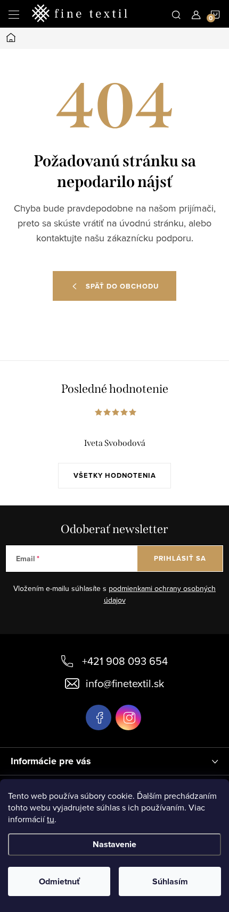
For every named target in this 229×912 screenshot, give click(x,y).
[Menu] (14, 14)
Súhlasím (170, 881)
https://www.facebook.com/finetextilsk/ (98, 717)
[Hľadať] (176, 14)
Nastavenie (114, 844)
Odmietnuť (59, 881)
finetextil (128, 717)
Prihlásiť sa (180, 558)
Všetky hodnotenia (114, 475)
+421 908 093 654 (125, 661)
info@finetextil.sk (125, 683)
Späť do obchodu (122, 286)
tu (50, 819)
